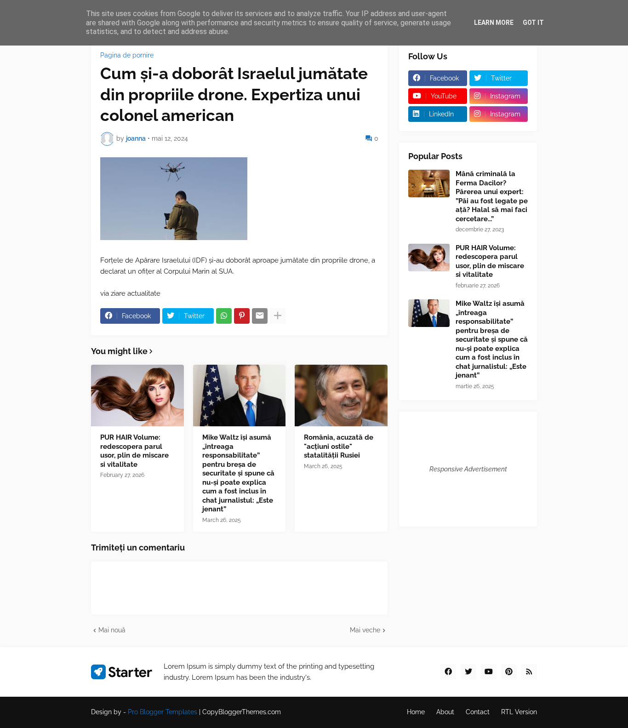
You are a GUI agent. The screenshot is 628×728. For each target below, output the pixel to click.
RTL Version (519, 712)
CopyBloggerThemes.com (241, 712)
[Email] (260, 316)
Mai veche (365, 630)
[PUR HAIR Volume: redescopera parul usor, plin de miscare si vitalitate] (137, 395)
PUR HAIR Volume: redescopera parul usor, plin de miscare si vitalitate (134, 451)
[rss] (529, 672)
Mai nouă (112, 630)
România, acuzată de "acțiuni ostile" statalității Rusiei (338, 446)
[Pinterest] (242, 316)
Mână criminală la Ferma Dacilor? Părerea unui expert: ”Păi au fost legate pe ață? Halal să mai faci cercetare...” (492, 196)
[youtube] (489, 672)
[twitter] (468, 672)
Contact (478, 712)
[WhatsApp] (224, 316)
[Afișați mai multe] (277, 316)
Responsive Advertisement (468, 469)
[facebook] (448, 672)
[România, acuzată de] (341, 395)
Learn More (494, 22)
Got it (533, 22)
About (445, 712)
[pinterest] (509, 672)
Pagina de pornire (127, 55)
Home (416, 712)
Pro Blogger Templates (162, 712)
